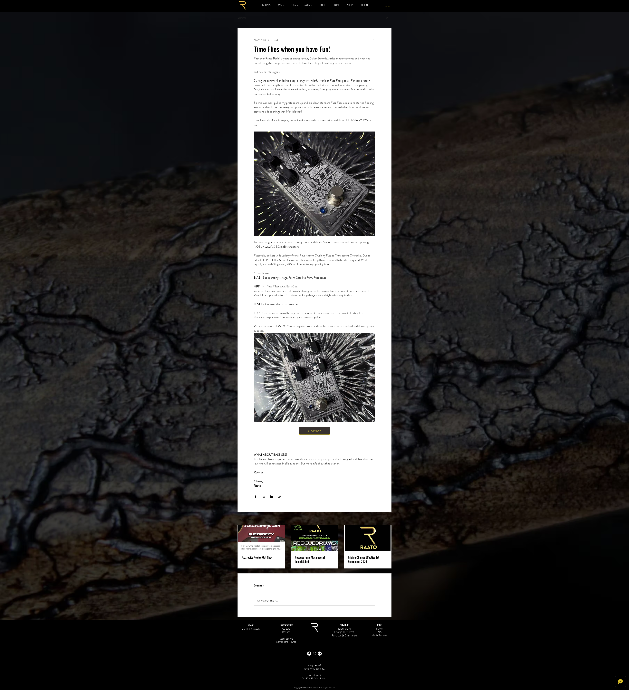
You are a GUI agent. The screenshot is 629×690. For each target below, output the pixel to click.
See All (388, 518)
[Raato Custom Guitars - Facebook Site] (309, 654)
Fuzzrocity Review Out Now (257, 557)
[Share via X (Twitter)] (263, 496)
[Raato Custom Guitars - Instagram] (314, 654)
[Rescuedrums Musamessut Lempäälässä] (314, 538)
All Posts (242, 18)
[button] (390, 6)
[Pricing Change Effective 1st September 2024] (367, 538)
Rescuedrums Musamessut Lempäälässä (310, 559)
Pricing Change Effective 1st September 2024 (363, 559)
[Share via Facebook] (255, 496)
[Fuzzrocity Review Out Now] (261, 538)
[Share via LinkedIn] (271, 496)
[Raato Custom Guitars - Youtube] (320, 654)
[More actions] (373, 40)
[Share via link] (279, 496)
